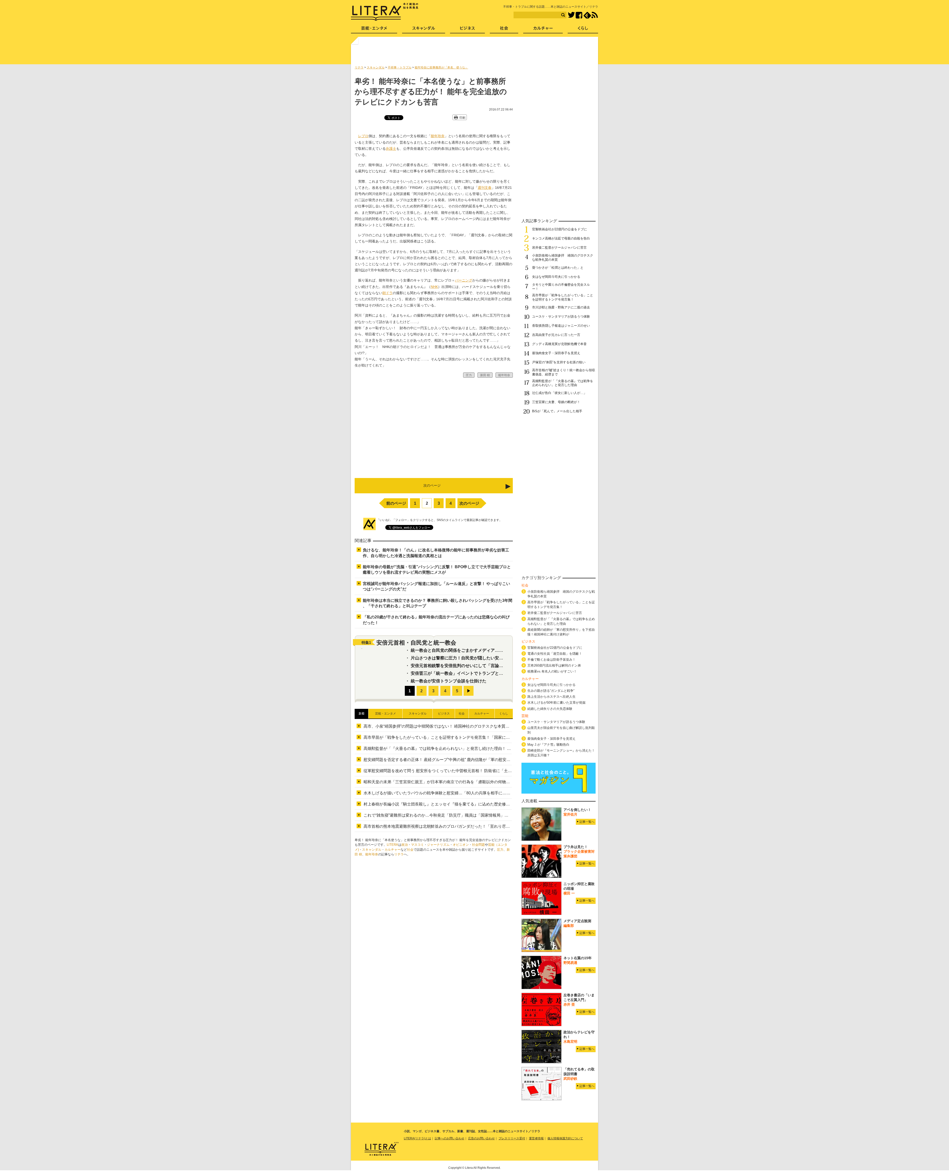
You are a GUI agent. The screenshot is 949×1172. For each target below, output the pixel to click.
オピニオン (461, 844)
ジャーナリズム (438, 844)
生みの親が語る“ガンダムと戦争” (550, 691)
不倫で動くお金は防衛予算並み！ (551, 659)
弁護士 (391, 149)
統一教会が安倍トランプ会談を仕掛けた (448, 681)
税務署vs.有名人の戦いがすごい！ (552, 671)
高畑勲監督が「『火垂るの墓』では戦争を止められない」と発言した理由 (562, 383)
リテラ (399, 854)
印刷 (462, 117)
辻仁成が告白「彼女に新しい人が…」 (559, 393)
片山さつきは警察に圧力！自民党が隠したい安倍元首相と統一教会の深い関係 (484, 658)
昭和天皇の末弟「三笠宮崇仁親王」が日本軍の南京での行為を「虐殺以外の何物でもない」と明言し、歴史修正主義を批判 (472, 782)
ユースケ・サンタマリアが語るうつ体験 (561, 316)
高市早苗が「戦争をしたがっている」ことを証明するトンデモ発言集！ (562, 297)
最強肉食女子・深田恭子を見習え (556, 353)
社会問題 (478, 844)
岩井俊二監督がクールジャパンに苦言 (559, 247)
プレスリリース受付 (511, 1138)
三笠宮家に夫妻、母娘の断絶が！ (556, 402)
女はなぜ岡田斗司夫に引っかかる (556, 277)
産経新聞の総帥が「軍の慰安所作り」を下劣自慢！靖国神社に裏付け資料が (561, 632)
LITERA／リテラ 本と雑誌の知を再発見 (384, 12)
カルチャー (393, 849)
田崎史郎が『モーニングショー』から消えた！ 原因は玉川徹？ (561, 753)
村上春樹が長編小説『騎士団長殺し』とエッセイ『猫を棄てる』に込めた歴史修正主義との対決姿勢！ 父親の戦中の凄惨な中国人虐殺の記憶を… (493, 804)
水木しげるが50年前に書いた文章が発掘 (556, 702)
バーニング (463, 280)
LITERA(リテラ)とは (417, 1138)
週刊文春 (485, 188)
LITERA (392, 844)
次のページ (469, 503)
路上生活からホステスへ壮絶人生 (551, 696)
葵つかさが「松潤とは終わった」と (557, 267)
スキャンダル (371, 849)
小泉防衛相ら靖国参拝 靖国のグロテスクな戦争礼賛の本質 (561, 594)
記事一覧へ (587, 822)
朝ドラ (387, 293)
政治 (404, 844)
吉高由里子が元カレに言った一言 (556, 335)
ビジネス (467, 30)
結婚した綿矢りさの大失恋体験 (549, 709)
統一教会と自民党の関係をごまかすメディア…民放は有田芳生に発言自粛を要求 (486, 650)
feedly (587, 15)
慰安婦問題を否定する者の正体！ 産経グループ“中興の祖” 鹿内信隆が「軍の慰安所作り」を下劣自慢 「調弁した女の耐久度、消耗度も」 (485, 760)
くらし (583, 30)
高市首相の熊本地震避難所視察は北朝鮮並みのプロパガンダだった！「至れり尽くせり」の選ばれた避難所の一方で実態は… (474, 826)
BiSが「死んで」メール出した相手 (557, 411)
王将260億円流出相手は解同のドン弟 (554, 665)
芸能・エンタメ (374, 30)
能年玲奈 (438, 136)
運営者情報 (536, 1138)
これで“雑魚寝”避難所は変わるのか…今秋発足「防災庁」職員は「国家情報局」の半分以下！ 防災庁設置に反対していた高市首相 (478, 815)
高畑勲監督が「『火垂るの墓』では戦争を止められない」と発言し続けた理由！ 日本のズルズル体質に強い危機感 (465, 748)
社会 (410, 849)
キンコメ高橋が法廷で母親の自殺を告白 (561, 238)
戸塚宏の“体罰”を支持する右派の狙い (558, 362)
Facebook (579, 15)
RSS (594, 15)
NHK (434, 287)
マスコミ (417, 844)
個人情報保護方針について (565, 1138)
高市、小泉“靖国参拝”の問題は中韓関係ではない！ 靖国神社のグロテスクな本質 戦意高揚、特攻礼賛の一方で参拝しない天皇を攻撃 (482, 726)
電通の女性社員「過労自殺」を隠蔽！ (554, 653)
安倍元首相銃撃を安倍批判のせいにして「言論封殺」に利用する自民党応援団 (484, 665)
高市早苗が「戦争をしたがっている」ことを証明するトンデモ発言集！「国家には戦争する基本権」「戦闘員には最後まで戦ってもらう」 (486, 737)
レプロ (363, 136)
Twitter (571, 15)
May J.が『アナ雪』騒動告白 (548, 744)
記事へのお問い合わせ (449, 1138)
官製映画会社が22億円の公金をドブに (559, 229)
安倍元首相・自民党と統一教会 (416, 642)
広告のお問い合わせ (481, 1138)
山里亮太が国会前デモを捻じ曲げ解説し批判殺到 (561, 730)
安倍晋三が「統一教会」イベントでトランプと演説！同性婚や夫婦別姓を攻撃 (484, 673)
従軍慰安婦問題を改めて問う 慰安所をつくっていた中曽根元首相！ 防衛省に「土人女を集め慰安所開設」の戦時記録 (467, 771)
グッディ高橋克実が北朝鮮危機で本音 (559, 344)
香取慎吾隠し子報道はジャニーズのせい (561, 325)
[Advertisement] (475, 53)
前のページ (396, 503)
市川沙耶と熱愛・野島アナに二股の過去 (561, 307)
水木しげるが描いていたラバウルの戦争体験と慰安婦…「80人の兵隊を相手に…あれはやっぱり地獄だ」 (457, 793)
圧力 (500, 849)
